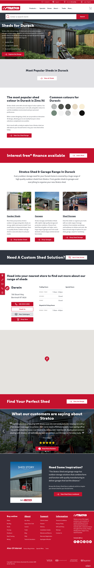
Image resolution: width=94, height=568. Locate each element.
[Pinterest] (87, 541)
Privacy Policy (60, 523)
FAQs (26, 536)
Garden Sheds (13, 216)
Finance (42, 523)
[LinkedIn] (90, 541)
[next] (90, 431)
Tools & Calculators (30, 539)
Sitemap (58, 530)
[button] (47, 359)
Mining (8, 539)
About (28, 516)
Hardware (9, 533)
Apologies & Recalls (45, 539)
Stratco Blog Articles (29, 548)
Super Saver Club (29, 523)
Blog (26, 533)
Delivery (42, 527)
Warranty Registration (46, 536)
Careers (27, 527)
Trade (26, 530)
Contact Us (59, 533)
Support (44, 516)
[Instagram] (84, 541)
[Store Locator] (2, 275)
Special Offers (40, 548)
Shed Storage (69, 216)
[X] (78, 541)
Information (62, 516)
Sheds (8, 527)
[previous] (3, 431)
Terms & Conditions (61, 520)
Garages (39, 216)
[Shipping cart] (90, 8)
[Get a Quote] (2, 280)
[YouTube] (81, 541)
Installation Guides (45, 530)
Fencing (9, 530)
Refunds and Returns (46, 533)
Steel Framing (10, 536)
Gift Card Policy (60, 527)
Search (82, 16)
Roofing (9, 523)
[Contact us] (2, 284)
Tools (47, 548)
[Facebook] (75, 541)
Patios (8, 520)
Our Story (27, 520)
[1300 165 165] (2, 288)
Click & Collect (44, 520)
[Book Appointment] (2, 292)
